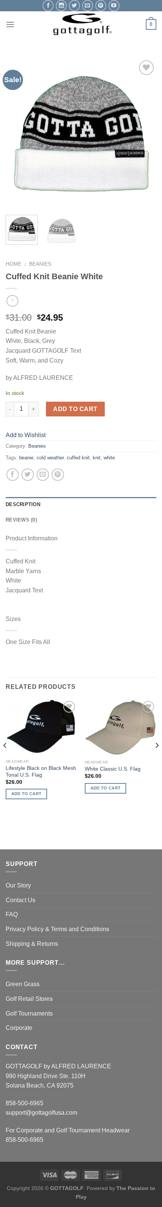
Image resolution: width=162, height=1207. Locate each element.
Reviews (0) (21, 520)
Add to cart (75, 409)
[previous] (18, 133)
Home (13, 264)
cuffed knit (78, 457)
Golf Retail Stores (29, 999)
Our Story (18, 885)
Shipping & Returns (32, 944)
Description (23, 504)
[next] (144, 133)
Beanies (40, 264)
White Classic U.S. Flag (113, 769)
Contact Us (20, 900)
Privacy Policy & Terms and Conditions (57, 929)
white (109, 457)
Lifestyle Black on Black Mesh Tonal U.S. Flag (41, 771)
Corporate (19, 1028)
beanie (26, 457)
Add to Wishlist (143, 85)
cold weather (50, 457)
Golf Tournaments (29, 1013)
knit (97, 457)
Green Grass (23, 984)
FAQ (12, 914)
